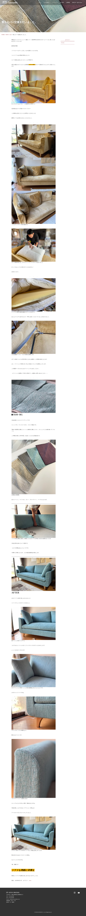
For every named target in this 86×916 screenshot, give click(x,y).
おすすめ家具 (46, 2)
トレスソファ (55, 2)
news (30, 880)
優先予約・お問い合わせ (77, 2)
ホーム (40, 2)
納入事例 (62, 2)
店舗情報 (68, 2)
